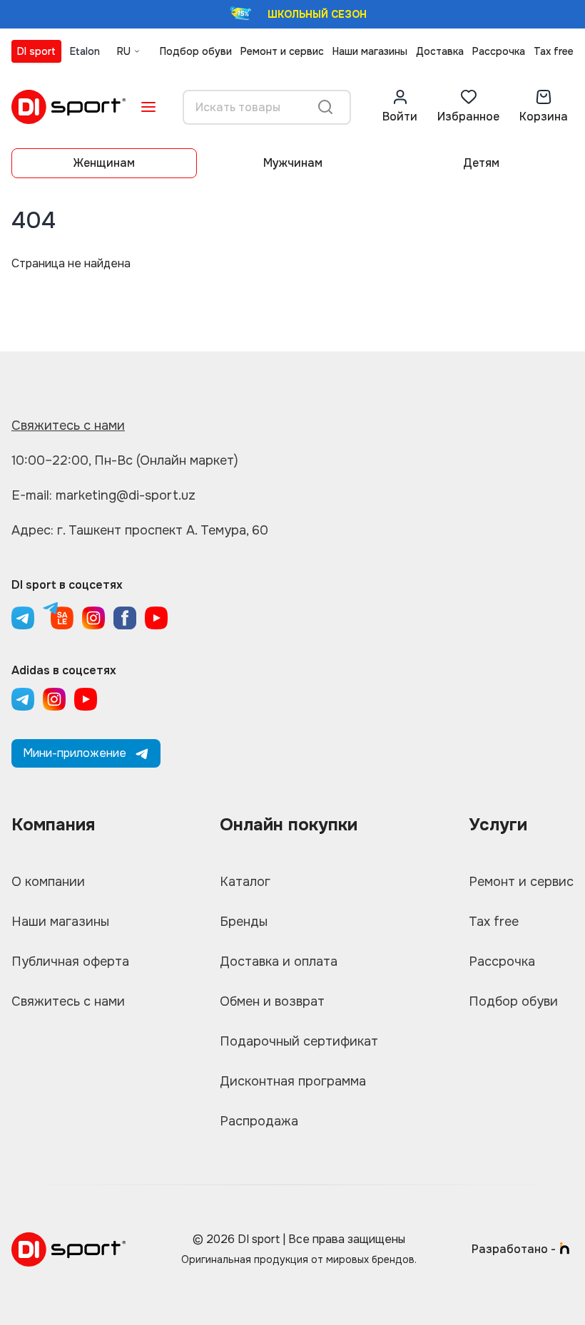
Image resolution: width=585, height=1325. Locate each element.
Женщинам (104, 162)
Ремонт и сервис (282, 51)
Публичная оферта (70, 961)
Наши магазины (369, 51)
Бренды (244, 921)
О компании (48, 882)
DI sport (36, 51)
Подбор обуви (196, 51)
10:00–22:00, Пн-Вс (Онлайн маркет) (124, 460)
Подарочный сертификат (299, 1041)
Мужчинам (292, 162)
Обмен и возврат (272, 1001)
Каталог (245, 882)
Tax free (554, 51)
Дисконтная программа (293, 1081)
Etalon (85, 51)
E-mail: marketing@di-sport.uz (103, 495)
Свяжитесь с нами (68, 425)
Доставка (440, 51)
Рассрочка (498, 51)
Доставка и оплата (278, 961)
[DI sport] (68, 107)
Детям (481, 162)
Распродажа (259, 1121)
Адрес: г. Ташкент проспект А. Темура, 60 (139, 530)
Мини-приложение (74, 753)
